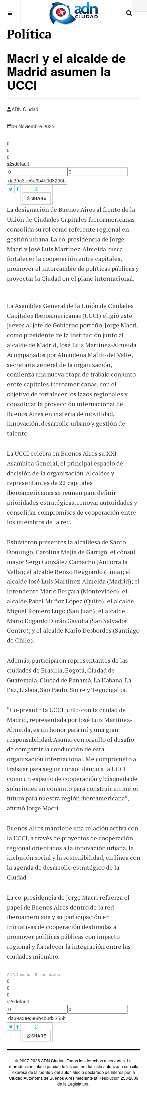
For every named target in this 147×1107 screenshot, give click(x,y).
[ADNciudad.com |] (73, 13)
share (38, 198)
